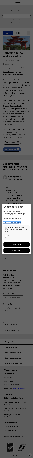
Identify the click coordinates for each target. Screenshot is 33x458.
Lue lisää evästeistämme (11, 223)
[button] (26, 230)
